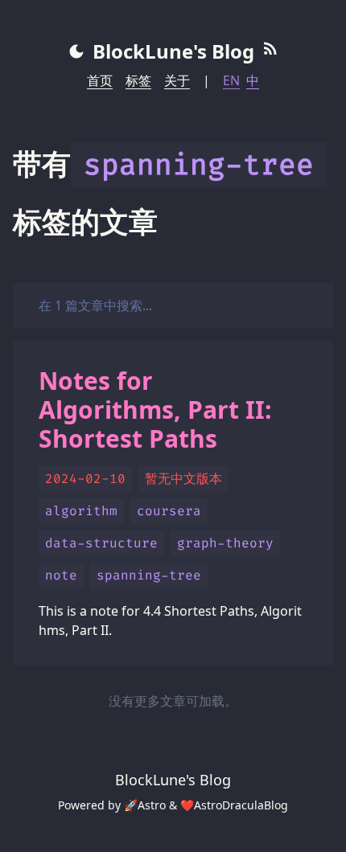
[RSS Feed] (270, 51)
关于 (177, 80)
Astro (152, 805)
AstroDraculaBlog (241, 805)
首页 (100, 80)
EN (231, 80)
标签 (138, 80)
